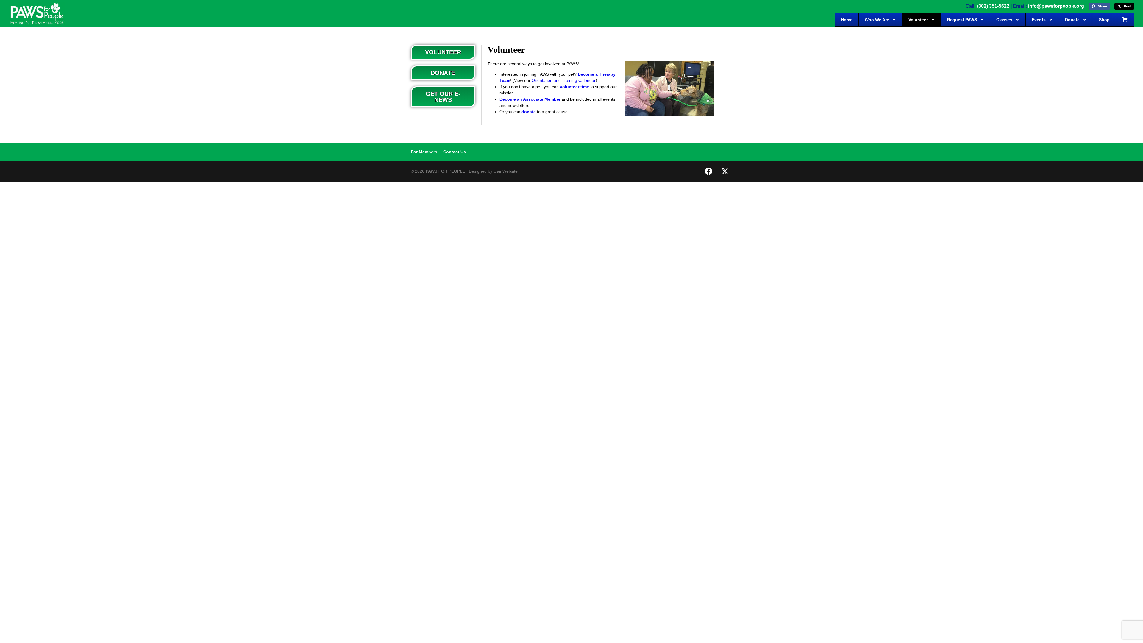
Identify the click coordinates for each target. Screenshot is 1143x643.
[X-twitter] (724, 171)
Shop (1104, 19)
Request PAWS (962, 19)
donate (528, 111)
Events (1039, 19)
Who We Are (877, 19)
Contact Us (454, 151)
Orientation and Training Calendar (564, 80)
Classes (1004, 19)
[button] (1099, 6)
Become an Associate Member (529, 99)
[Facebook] (708, 171)
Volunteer (918, 19)
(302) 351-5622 (993, 6)
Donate (1072, 19)
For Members (424, 151)
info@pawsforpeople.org (1056, 6)
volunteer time (574, 86)
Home (846, 19)
